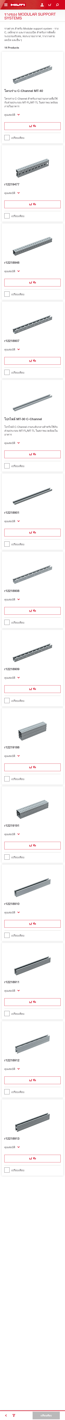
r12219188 (11, 747)
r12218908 (11, 591)
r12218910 (11, 904)
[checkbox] (32, 137)
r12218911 (11, 982)
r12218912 (11, 1060)
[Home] (18, 5)
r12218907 (11, 341)
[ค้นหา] (57, 5)
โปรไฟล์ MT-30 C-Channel (23, 419)
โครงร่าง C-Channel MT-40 (23, 91)
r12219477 (11, 184)
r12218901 (11, 512)
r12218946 (11, 262)
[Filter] (14, 1415)
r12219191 (11, 825)
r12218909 (11, 669)
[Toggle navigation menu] (6, 5)
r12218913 (11, 1138)
